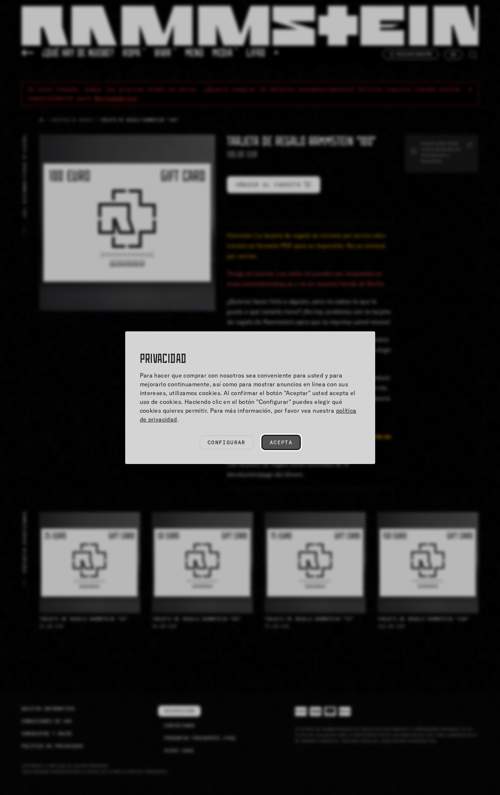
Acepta (281, 442)
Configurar (227, 442)
